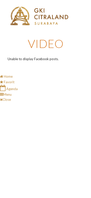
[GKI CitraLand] (39, 16)
